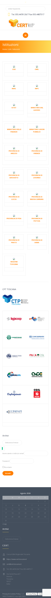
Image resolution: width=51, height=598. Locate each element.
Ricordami (8, 467)
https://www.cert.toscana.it (17, 559)
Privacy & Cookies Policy (11, 594)
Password (5, 461)
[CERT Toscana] (25, 23)
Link (9, 49)
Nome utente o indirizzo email (13, 453)
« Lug (4, 524)
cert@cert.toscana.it (14, 564)
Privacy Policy (31, 594)
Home (4, 49)
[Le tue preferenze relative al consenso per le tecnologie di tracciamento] (2, 448)
